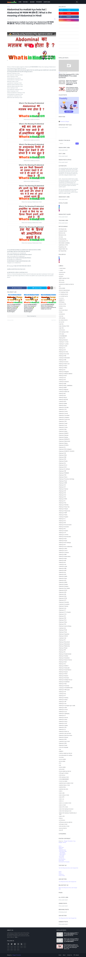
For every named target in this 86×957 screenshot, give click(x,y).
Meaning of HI (62, 500)
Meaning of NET (62, 574)
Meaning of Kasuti (63, 540)
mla (60, 749)
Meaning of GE (62, 485)
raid (60, 765)
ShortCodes (61, 860)
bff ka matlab (62, 288)
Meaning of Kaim (63, 538)
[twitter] (59, 206)
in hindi (60, 312)
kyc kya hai (61, 322)
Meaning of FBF (62, 471)
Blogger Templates (68, 841)
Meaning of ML (62, 562)
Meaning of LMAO (63, 548)
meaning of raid (62, 638)
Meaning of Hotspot (63, 508)
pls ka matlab (62, 761)
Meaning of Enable (63, 461)
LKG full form (62, 330)
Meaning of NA (62, 572)
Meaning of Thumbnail (64, 685)
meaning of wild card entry (65, 733)
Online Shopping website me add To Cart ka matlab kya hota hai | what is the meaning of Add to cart (72, 89)
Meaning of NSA (62, 596)
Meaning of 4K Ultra (63, 351)
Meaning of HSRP (63, 512)
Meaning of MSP (62, 570)
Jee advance (62, 314)
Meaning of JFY (62, 532)
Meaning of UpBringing (64, 713)
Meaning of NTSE (63, 598)
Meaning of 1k (62, 347)
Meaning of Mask (63, 558)
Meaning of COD (62, 409)
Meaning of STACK (63, 673)
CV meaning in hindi (63, 292)
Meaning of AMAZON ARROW (65, 373)
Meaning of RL (62, 651)
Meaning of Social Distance (65, 669)
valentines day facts (63, 789)
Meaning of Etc (62, 463)
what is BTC (61, 797)
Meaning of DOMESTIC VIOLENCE (66, 451)
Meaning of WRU (63, 743)
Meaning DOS (62, 337)
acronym (61, 276)
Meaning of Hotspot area (64, 510)
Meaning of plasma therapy (65, 626)
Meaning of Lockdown (64, 552)
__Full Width (61, 855)
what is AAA (61, 793)
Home (8, 6)
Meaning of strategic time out (65, 679)
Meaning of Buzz (62, 405)
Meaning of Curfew (63, 427)
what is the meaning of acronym (66, 809)
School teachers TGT (63, 241)
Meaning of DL (62, 447)
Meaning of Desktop (63, 437)
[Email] (51, 288)
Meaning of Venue (63, 719)
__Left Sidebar (62, 852)
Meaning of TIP (62, 691)
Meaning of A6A (62, 355)
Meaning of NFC (62, 580)
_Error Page (61, 856)
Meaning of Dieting (63, 443)
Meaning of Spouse (63, 671)
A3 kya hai (61, 274)
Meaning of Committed (64, 415)
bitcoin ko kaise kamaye (64, 290)
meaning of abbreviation (64, 357)
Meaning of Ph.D (62, 620)
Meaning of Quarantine (64, 634)
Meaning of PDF (62, 618)
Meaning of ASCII (63, 375)
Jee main (61, 316)
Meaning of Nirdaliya (63, 586)
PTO (60, 763)
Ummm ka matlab (63, 781)
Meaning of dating (63, 431)
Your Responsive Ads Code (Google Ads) (67, 918)
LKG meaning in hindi (63, 331)
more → (16, 937)
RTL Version (76, 955)
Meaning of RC (62, 640)
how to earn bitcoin (63, 310)
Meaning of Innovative (64, 526)
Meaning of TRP (62, 701)
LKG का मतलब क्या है (63, 335)
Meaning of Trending (63, 697)
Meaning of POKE (63, 630)
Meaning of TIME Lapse (64, 689)
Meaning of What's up (64, 731)
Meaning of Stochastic (64, 677)
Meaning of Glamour (63, 488)
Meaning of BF (62, 393)
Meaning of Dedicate (63, 435)
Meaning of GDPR (63, 483)
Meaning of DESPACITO (64, 439)
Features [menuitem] (25, 1)
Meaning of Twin (62, 703)
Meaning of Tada (63, 683)
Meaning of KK (62, 544)
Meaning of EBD (62, 457)
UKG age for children (63, 773)
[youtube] (59, 210)
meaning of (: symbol (63, 343)
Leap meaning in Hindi (64, 326)
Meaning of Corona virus (64, 419)
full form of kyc (62, 306)
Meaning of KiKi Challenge (65, 542)
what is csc (61, 799)
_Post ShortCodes (63, 851)
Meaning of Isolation (63, 530)
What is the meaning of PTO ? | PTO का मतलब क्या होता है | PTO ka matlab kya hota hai (69, 76)
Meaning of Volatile (63, 725)
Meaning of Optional (63, 606)
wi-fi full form (62, 820)
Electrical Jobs (62, 233)
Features (61, 848)
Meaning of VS (62, 729)
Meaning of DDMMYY (64, 433)
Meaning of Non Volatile (64, 588)
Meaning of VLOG (63, 723)
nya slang (61, 757)
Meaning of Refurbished (64, 644)
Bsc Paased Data (62, 250)
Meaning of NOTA (63, 590)
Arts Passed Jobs (62, 229)
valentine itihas (62, 787)
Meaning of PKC (62, 624)
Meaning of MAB (62, 554)
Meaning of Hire (62, 502)
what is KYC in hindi (63, 806)
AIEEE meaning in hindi (64, 278)
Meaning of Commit (63, 413)
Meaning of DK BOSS (63, 445)
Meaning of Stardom (63, 675)
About (60, 872)
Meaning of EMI (62, 459)
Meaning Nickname (63, 339)
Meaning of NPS (62, 592)
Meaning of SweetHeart (64, 681)
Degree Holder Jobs (63, 248)
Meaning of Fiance (63, 477)
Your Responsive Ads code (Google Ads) (67, 881)
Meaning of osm (62, 608)
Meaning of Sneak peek (64, 667)
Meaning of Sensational (64, 657)
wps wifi (61, 830)
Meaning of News (63, 578)
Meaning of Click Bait (63, 407)
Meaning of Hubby (63, 514)
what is (60, 791)
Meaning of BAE (62, 383)
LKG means (61, 333)
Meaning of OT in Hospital (65, 612)
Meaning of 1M (62, 349)
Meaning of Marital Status (64, 556)
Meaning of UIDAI (63, 707)
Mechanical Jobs (62, 235)
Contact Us (69, 955)
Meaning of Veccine (63, 717)
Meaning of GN (62, 492)
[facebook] (59, 205)
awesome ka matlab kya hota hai (66, 284)
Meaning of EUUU (63, 465)
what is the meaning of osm (65, 810)
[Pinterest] (48, 288)
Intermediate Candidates (64, 242)
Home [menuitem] (20, 1)
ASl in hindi (61, 280)
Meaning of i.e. (62, 518)
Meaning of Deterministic (64, 441)
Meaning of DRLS (63, 455)
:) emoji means (62, 268)
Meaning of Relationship (64, 646)
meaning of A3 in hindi (64, 353)
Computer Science (63, 231)
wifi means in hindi (63, 824)
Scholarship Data (62, 239)
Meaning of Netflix (63, 576)
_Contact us (61, 857)
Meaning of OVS (62, 614)
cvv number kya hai (63, 296)
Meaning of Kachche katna (65, 536)
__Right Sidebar (62, 854)
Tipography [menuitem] (39, 1)
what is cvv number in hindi (65, 803)
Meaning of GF (62, 487)
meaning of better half (64, 391)
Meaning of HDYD (63, 498)
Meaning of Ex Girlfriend (64, 469)
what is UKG (61, 816)
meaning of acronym (63, 361)
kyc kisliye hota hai (63, 320)
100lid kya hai (62, 272)
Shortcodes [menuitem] (47, 1)
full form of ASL (62, 304)
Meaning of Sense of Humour (65, 659)
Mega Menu (61, 847)
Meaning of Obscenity (64, 602)
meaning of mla (62, 564)
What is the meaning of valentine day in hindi (68, 813)
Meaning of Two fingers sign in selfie (67, 705)
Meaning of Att (62, 379)
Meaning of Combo (63, 411)
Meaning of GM (62, 490)
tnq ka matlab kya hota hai (65, 771)
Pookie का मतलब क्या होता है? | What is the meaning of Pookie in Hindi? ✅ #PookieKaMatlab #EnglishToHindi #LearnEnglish (30, 308)
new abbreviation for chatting (65, 755)
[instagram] (59, 209)
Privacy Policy (62, 875)
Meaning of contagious (64, 417)
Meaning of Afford (63, 367)
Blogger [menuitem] (32, 1)
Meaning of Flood (63, 481)
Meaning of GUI (62, 494)
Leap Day (61, 324)
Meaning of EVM (62, 467)
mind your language (63, 747)
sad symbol (61, 769)
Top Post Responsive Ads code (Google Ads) (68, 867)
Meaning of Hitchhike (63, 504)
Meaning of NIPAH (63, 582)
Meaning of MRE (62, 568)
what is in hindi (62, 805)
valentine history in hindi (64, 785)
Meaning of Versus (63, 721)
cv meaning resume (63, 294)
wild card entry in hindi (64, 826)
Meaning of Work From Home (65, 735)
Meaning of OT (62, 610)
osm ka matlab (62, 759)
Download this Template (64, 861)
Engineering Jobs (62, 246)
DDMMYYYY (62, 300)
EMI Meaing (61, 302)
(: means (61, 270)
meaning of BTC (62, 401)
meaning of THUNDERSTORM (65, 687)
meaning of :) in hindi (63, 341)
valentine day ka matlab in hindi (66, 783)
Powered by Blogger (64, 121)
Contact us (61, 874)
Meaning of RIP (62, 649)
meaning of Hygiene (63, 516)
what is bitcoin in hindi (64, 795)
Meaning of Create (63, 423)
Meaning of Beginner (63, 389)
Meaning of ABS (62, 359)
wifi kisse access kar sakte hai (65, 822)
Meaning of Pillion (63, 622)
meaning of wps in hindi (64, 741)
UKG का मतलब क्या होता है (64, 779)
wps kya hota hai (63, 828)
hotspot (61, 308)
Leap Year (61, 327)
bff (59, 286)
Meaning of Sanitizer (63, 655)
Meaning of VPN (62, 727)
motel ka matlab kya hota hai (65, 753)
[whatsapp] (59, 208)
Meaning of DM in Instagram (65, 449)
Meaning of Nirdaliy (63, 584)
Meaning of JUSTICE (63, 534)
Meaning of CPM (62, 421)
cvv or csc (61, 298)
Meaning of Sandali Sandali (65, 653)
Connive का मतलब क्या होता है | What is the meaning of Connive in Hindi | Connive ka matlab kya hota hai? (48, 306)
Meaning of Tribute (63, 699)
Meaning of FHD (62, 475)
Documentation (62, 859)
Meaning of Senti (63, 661)
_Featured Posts (62, 850)
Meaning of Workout (63, 737)
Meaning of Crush (63, 425)
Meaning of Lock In (63, 550)
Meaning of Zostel (63, 745)
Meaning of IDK (62, 522)
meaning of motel (63, 566)
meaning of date (62, 429)
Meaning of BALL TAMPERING (65, 385)
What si (61, 818)
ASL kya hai (61, 282)
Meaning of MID (62, 560)
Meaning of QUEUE (63, 636)
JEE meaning (62, 318)
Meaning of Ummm (63, 709)
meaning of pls (62, 628)
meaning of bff (62, 395)
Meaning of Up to (63, 711)
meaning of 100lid (63, 345)
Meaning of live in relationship (65, 546)
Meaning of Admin (63, 365)
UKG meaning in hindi (64, 777)
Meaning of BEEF (63, 387)
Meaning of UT (62, 715)
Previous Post (10, 320)
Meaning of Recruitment (64, 642)
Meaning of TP (62, 695)
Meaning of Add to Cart (64, 363)
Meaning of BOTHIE (63, 399)
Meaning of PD (62, 616)
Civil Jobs (61, 237)
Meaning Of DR (62, 453)
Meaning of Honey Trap (64, 506)
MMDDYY (61, 751)
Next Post (53, 320)
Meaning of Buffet (63, 403)
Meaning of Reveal (63, 648)
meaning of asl (62, 377)
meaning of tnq (62, 693)
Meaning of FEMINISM (64, 473)
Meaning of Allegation (64, 371)
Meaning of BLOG (63, 397)
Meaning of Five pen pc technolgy (66, 479)
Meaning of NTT (62, 600)
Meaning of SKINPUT (63, 665)
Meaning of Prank (63, 632)
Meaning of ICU (62, 520)
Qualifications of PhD (63, 244)
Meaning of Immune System (65, 524)
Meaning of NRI (62, 594)
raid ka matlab (62, 767)
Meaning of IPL (62, 528)
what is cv (61, 801)
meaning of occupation (64, 604)
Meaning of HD (62, 496)
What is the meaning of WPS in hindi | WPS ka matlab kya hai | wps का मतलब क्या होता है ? (71, 82)
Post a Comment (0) (31, 316)
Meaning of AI (62, 369)
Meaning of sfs (62, 663)
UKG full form (62, 775)
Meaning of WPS (63, 739)
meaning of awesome (64, 381)
